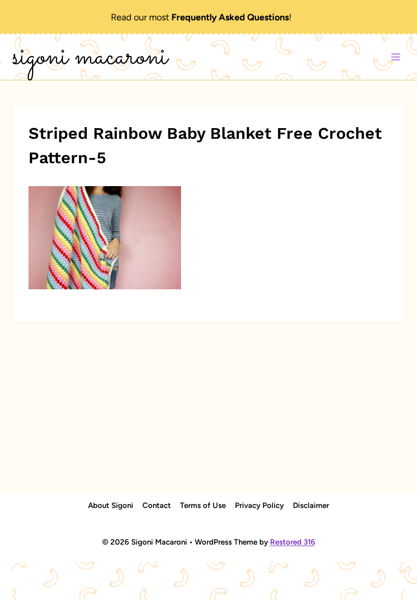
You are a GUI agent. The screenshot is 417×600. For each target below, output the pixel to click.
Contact (156, 505)
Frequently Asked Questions (230, 17)
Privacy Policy (259, 505)
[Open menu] (395, 57)
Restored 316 (292, 542)
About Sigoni (110, 505)
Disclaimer (311, 505)
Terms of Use (203, 505)
